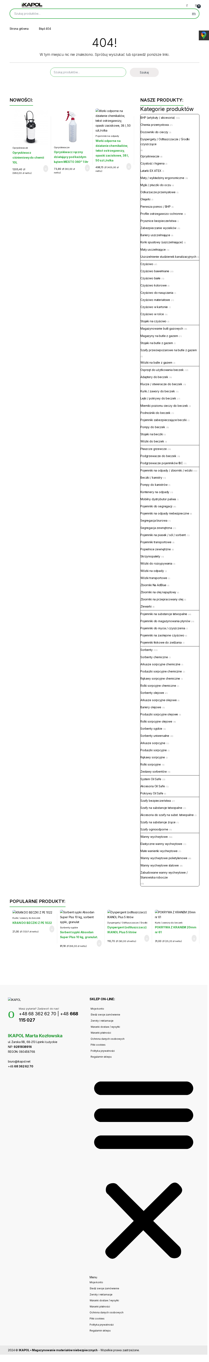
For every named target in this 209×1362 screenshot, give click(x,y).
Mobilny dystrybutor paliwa (158, 499)
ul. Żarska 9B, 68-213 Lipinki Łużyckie (32, 1042)
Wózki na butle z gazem (156, 362)
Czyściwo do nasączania (156, 292)
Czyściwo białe (150, 278)
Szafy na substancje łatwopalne (161, 807)
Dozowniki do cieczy (154, 132)
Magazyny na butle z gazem (159, 336)
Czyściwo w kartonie (154, 307)
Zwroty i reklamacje (102, 1020)
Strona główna (19, 28)
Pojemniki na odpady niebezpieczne (107, 137)
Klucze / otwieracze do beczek (161, 384)
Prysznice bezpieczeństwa (158, 221)
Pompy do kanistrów (153, 484)
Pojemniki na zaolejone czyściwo (162, 635)
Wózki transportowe (153, 578)
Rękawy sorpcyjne (152, 757)
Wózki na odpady (152, 570)
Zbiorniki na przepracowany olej (161, 599)
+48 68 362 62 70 (37, 1013)
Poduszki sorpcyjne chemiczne (161, 671)
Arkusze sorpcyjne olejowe (158, 700)
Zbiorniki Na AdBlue (153, 585)
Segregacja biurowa (153, 520)
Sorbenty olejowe (152, 692)
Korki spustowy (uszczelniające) (161, 242)
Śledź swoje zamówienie (105, 1014)
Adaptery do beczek (154, 377)
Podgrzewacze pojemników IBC (161, 463)
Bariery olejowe (150, 707)
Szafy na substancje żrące (158, 822)
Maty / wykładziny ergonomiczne (162, 178)
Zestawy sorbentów (153, 771)
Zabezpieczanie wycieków (158, 228)
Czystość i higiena (152, 163)
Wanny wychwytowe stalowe (159, 865)
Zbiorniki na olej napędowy (158, 592)
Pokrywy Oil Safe (151, 793)
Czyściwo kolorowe (153, 285)
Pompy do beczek (152, 427)
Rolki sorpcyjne (150, 764)
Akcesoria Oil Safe (152, 786)
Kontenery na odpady (154, 492)
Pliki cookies (98, 1044)
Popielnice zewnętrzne (155, 549)
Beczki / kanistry (151, 477)
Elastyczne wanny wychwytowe (161, 843)
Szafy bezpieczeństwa (155, 800)
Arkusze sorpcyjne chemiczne (160, 664)
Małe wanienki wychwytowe (159, 851)
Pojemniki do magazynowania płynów (165, 621)
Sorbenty (146, 649)
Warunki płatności (101, 1032)
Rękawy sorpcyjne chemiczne (160, 678)
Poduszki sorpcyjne (153, 750)
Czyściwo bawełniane (154, 271)
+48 (20, 1066)
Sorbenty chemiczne (154, 657)
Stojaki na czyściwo (153, 321)
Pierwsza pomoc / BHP (155, 206)
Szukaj (194, 13)
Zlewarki (146, 606)
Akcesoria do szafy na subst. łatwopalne (167, 815)
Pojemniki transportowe (155, 542)
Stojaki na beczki (151, 434)
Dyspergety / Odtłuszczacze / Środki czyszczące (165, 141)
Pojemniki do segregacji (156, 506)
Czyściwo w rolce (152, 314)
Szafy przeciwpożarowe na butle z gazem (168, 350)
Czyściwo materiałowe (155, 300)
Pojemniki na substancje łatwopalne (163, 614)
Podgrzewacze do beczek (158, 456)
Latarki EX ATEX (150, 170)
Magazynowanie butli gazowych (161, 328)
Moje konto (97, 1008)
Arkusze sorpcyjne (152, 743)
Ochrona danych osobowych (108, 1038)
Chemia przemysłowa (154, 124)
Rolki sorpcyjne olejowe (156, 721)
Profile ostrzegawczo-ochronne (161, 213)
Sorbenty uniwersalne (154, 735)
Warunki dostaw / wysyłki (105, 1026)
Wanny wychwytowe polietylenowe (163, 858)
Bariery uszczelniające (155, 235)
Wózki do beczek (152, 441)
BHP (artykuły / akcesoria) (157, 117)
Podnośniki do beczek (155, 413)
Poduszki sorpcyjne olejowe (159, 714)
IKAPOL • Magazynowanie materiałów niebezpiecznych (58, 1350)
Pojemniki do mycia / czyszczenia (162, 628)
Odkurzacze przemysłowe (158, 192)
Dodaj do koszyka (42, 168)
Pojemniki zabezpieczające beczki (163, 420)
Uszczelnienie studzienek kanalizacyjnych (168, 256)
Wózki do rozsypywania (156, 563)
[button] (144, 1169)
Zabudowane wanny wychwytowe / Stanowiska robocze (164, 875)
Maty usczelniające (153, 249)
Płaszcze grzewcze (153, 449)
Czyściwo (146, 264)
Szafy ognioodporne (154, 829)
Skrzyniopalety (150, 556)
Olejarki (145, 199)
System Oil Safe (150, 779)
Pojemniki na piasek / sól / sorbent (163, 535)
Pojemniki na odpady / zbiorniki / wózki (166, 470)
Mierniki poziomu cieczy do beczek (164, 405)
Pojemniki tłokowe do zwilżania (161, 642)
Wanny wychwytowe (154, 836)
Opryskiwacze (20, 147)
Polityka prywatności (103, 1050)
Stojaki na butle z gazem (156, 343)
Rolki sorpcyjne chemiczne (158, 685)
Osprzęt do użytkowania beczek (162, 370)
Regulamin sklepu (101, 1056)
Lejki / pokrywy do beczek (158, 398)
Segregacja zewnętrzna (156, 528)
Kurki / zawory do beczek (157, 391)
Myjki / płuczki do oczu (155, 185)
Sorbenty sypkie (151, 728)
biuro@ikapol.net (19, 1061)
